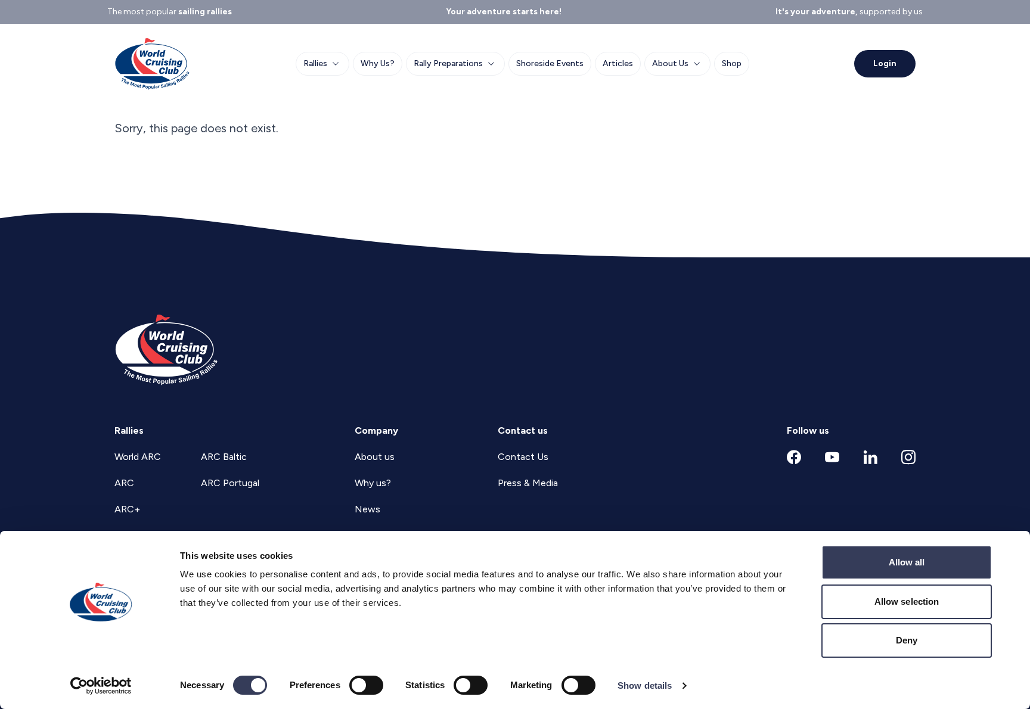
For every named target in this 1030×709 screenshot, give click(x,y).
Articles (618, 63)
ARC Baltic (224, 456)
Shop (732, 63)
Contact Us (523, 456)
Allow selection (906, 601)
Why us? (373, 483)
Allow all (907, 562)
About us (375, 456)
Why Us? (378, 63)
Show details (645, 685)
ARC (124, 483)
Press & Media (528, 483)
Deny (906, 640)
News (367, 509)
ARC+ (127, 509)
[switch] (366, 685)
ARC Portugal (230, 483)
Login (884, 63)
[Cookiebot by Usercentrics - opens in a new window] (101, 686)
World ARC (137, 456)
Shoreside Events (550, 63)
